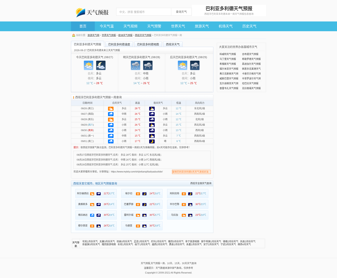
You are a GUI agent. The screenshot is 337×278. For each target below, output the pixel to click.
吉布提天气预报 (250, 54)
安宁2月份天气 (211, 244)
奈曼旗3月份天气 (91, 244)
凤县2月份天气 (247, 241)
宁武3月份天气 (228, 244)
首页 (82, 26)
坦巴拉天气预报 (250, 83)
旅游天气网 (93, 35)
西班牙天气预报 (143, 35)
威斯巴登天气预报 (229, 78)
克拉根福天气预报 (251, 88)
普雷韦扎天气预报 (229, 88)
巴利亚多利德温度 (119, 44)
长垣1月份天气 (125, 244)
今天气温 (107, 26)
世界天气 (178, 26)
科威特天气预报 (228, 54)
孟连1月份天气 (141, 241)
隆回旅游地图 (109, 244)
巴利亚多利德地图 (148, 44)
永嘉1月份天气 (194, 244)
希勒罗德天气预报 (251, 59)
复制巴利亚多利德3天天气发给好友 (190, 172)
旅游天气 (202, 26)
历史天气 (249, 26)
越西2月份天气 (159, 244)
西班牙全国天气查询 (200, 183)
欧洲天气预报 (125, 35)
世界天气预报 (109, 35)
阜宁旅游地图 (192, 241)
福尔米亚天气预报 (229, 69)
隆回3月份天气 (176, 241)
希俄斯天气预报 (228, 64)
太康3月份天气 (107, 241)
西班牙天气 (173, 44)
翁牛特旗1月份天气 (211, 241)
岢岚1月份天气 (90, 241)
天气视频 (130, 26)
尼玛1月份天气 (158, 241)
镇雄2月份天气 (230, 241)
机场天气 (226, 26)
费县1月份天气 (176, 244)
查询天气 (181, 11)
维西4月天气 (244, 244)
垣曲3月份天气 (124, 241)
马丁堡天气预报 (228, 59)
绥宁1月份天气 (142, 244)
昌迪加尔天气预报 (251, 64)
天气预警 (154, 26)
